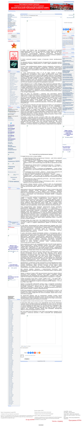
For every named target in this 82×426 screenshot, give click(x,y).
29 (72, 44)
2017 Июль (10, 392)
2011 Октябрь (11, 326)
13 (69, 41)
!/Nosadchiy (10, 130)
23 (63, 44)
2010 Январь (11, 306)
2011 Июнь (10, 322)
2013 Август (11, 347)
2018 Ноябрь (11, 402)
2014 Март (10, 354)
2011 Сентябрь (11, 325)
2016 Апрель (11, 378)
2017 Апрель (11, 389)
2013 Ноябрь (11, 350)
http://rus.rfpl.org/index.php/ (14, 222)
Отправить (27, 358)
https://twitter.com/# (11, 126)
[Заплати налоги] (13, 170)
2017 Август (11, 393)
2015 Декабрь (11, 374)
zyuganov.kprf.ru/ (12, 149)
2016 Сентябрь (11, 383)
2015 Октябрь (11, 372)
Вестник (10, 145)
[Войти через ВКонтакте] (31, 353)
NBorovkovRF (10, 140)
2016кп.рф (11, 29)
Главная (21, 15)
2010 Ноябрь (11, 316)
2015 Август (11, 370)
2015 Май (10, 367)
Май (27, 15)
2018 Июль (10, 399)
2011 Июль (10, 323)
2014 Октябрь (11, 361)
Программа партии (11, 14)
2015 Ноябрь (11, 373)
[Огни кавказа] (13, 185)
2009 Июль (10, 300)
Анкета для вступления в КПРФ (69, 112)
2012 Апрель (11, 332)
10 (64, 41)
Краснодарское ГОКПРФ (12, 158)
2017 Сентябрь (11, 394)
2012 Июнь (10, 334)
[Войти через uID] (28, 353)
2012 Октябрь (11, 338)
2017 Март (10, 388)
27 (69, 44)
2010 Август (11, 313)
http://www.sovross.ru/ (11, 110)
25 (66, 44)
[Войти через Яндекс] (35, 353)
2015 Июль (10, 369)
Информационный (11, 19)
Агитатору (9, 17)
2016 (24, 15)
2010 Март (10, 308)
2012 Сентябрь (11, 337)
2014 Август (11, 359)
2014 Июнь (10, 357)
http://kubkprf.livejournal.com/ (10, 118)
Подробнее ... (10, 262)
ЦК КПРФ (9, 21)
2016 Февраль (11, 376)
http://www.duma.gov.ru (11, 24)
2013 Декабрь (11, 351)
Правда (13, 179)
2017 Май (10, 390)
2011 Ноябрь (11, 327)
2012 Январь (11, 329)
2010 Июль (10, 312)
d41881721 (10, 143)
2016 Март (10, 377)
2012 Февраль (11, 330)
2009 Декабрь (11, 305)
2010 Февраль (11, 307)
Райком (25, 346)
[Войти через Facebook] (33, 353)
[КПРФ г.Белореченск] (14, 59)
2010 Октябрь (11, 315)
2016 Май (10, 379)
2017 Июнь (10, 391)
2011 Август (11, 324)
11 (66, 41)
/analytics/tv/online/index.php (12, 25)
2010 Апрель (11, 309)
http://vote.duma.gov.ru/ (11, 23)
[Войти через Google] (37, 353)
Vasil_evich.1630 (10, 31)
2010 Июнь (10, 311)
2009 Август (11, 301)
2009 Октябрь (11, 303)
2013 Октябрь (11, 349)
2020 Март (10, 404)
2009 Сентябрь (11, 302)
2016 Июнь (10, 380)
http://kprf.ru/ (10, 108)
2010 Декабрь (11, 317)
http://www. (10, 148)
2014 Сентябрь (11, 360)
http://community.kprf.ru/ (70, 17)
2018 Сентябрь (11, 401)
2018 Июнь (10, 398)
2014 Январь (11, 352)
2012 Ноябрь (11, 339)
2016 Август (11, 382)
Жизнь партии (10, 16)
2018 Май (10, 397)
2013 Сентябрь (11, 348)
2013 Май (10, 344)
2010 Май (10, 310)
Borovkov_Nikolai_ (11, 30)
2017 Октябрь (11, 395)
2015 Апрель (11, 366)
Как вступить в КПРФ (11, 15)
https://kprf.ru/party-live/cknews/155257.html (41, 0)
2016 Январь (11, 375)
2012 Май (10, 333)
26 (67, 44)
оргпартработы (12, 146)
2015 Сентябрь (11, 371)
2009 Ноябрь (11, 304)
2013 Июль (10, 346)
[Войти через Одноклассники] (39, 353)
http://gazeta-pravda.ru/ (11, 113)
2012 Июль (10, 335)
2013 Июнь (10, 345)
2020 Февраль (11, 403)
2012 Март (10, 331)
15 (72, 41)
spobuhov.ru (11, 152)
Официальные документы (12, 20)
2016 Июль (10, 381)
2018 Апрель (11, 396)
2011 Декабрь (11, 328)
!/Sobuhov (9, 137)
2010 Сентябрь (11, 314)
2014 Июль (10, 358)
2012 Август (11, 336)
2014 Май (10, 356)
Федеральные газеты (12, 171)
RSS (73, 10)
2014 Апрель (11, 355)
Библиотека (9, 18)
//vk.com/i (10, 142)
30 (63, 45)
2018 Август (11, 400)
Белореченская (14, 177)
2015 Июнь (10, 368)
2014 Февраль (11, 353)
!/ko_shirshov (10, 133)
